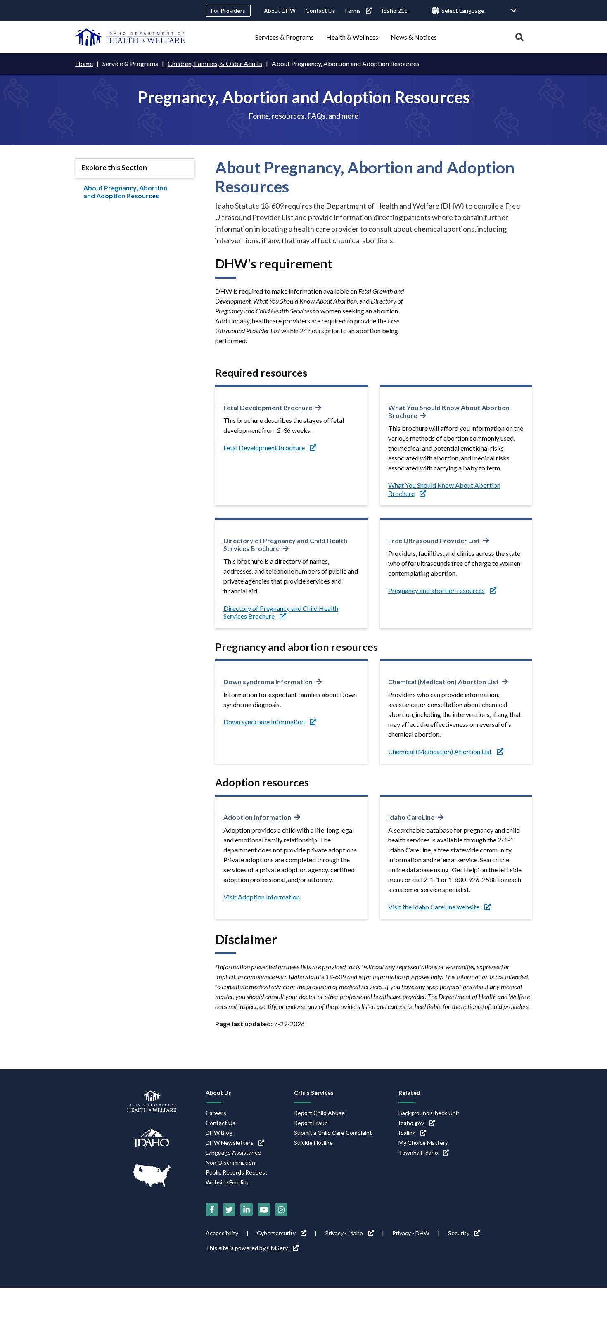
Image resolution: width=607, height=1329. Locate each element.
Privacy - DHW (410, 1232)
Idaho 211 (395, 10)
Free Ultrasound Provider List (434, 540)
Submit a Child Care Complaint (333, 1132)
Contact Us (320, 10)
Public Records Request (237, 1172)
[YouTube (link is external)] (264, 1209)
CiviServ (277, 1247)
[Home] (130, 37)
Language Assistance (233, 1152)
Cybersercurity (276, 1232)
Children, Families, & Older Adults (215, 63)
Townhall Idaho (418, 1152)
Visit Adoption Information (261, 897)
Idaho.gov (411, 1122)
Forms (353, 10)
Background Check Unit (429, 1112)
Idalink (406, 1132)
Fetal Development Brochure (267, 407)
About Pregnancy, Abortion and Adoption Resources (125, 191)
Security (458, 1232)
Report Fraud (311, 1122)
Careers (216, 1112)
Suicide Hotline (313, 1142)
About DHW (280, 10)
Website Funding (228, 1182)
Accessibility (222, 1232)
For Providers (228, 10)
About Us (218, 1092)
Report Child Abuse (319, 1112)
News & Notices (414, 37)
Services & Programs (284, 37)
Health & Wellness (352, 37)
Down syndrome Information (268, 682)
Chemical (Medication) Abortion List (443, 682)
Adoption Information (257, 817)
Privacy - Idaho (344, 1232)
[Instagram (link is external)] (281, 1209)
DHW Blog (219, 1132)
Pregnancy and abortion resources (436, 590)
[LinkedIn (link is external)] (246, 1209)
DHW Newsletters (230, 1142)
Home (84, 63)
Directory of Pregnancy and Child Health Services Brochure (285, 544)
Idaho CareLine (411, 817)
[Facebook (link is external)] (212, 1209)
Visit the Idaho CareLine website (433, 907)
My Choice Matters (423, 1142)
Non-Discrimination (230, 1162)
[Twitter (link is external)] (229, 1209)
